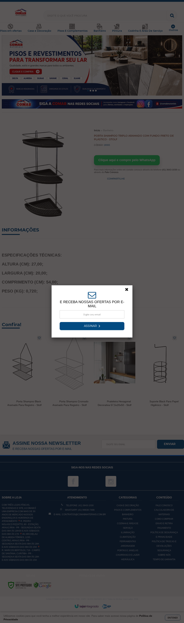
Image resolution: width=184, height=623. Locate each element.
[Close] (128, 290)
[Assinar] (92, 326)
